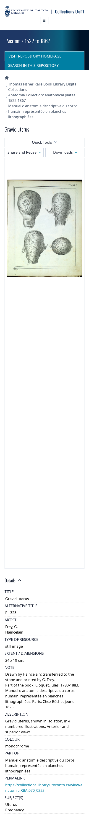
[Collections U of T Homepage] (7, 77)
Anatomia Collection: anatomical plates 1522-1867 (41, 98)
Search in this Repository (33, 65)
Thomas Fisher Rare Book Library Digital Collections (42, 87)
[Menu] (44, 20)
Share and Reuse (22, 152)
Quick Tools (42, 142)
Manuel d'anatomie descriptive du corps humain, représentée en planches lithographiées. (43, 111)
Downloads (63, 152)
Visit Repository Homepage (34, 56)
